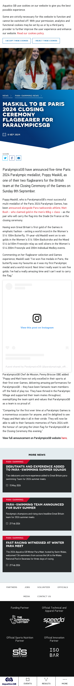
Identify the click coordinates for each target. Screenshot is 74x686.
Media (26, 596)
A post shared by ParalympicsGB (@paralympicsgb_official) (38, 366)
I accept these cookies (16, 41)
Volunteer (43, 587)
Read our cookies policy (30, 33)
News (6, 95)
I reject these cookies (46, 41)
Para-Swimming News (27, 95)
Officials (62, 587)
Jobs (27, 587)
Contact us (44, 596)
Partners (11, 587)
